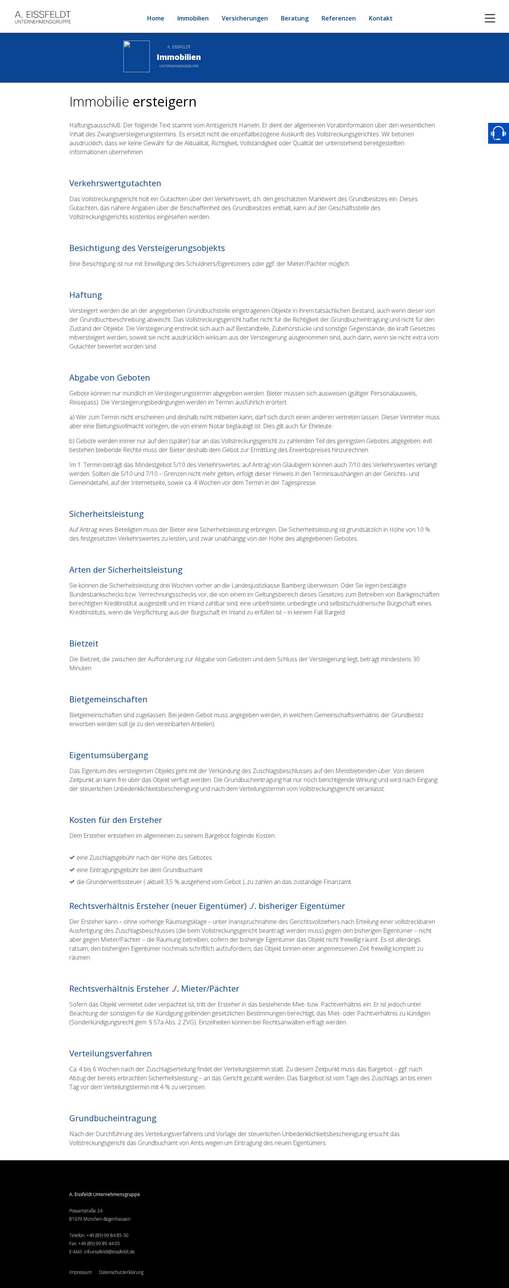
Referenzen (339, 18)
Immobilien (193, 18)
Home (155, 18)
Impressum (80, 1272)
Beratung (295, 18)
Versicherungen (245, 18)
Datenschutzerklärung (121, 1272)
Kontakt (381, 18)
